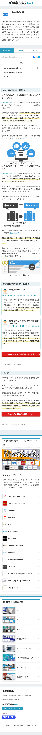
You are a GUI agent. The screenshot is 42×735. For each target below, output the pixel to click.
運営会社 (4, 695)
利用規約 (20, 695)
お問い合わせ (12, 695)
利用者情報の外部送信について (11, 699)
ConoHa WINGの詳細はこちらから (21, 354)
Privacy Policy (28, 695)
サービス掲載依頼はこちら (12, 708)
